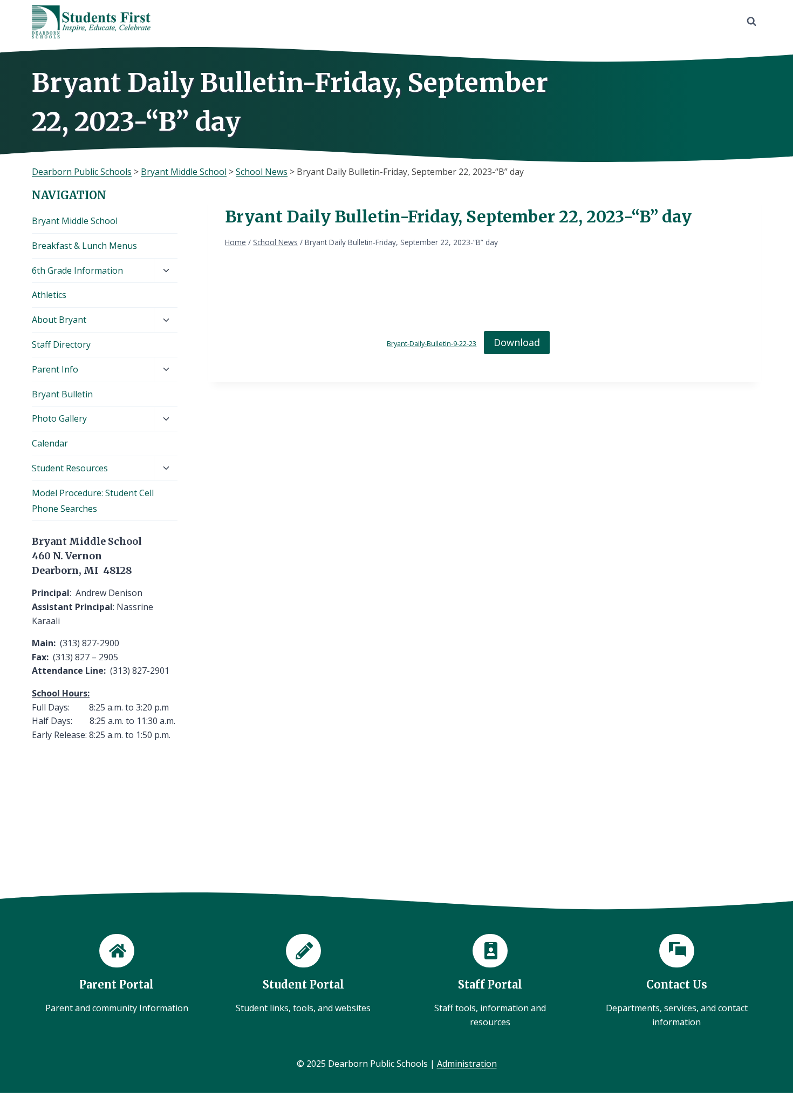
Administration (467, 1064)
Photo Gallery (59, 418)
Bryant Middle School (75, 221)
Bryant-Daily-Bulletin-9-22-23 (431, 343)
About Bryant (59, 320)
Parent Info (55, 369)
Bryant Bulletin (62, 394)
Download (517, 342)
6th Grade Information (77, 270)
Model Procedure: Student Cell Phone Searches (93, 501)
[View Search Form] (751, 21)
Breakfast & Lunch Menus (84, 246)
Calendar (50, 443)
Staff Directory (61, 344)
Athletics (49, 295)
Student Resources (70, 468)
